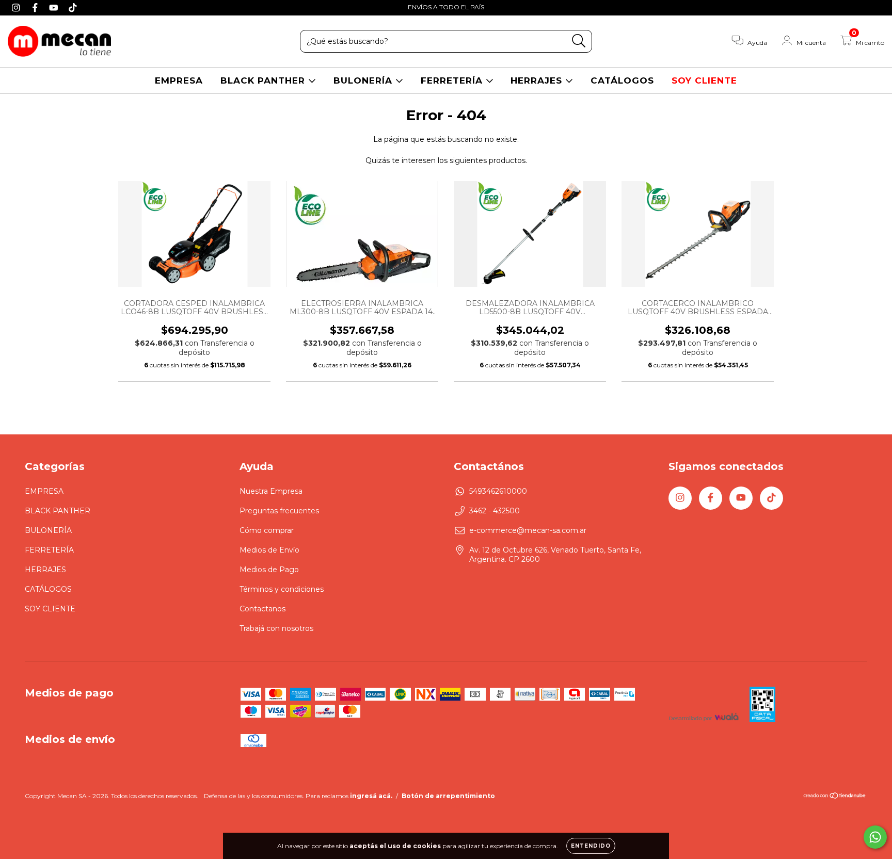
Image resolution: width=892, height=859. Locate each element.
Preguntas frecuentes (279, 510)
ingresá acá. (371, 796)
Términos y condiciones (282, 589)
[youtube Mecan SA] (55, 7)
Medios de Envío (269, 550)
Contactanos (262, 608)
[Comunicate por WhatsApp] (875, 837)
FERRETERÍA (453, 80)
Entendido (591, 845)
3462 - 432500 (494, 510)
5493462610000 (498, 491)
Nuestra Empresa (271, 491)
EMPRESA (179, 80)
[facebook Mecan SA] (36, 7)
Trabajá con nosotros (276, 628)
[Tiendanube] (835, 797)
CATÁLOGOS (622, 80)
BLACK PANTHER (264, 80)
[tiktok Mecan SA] (73, 7)
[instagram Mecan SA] (17, 7)
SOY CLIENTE (704, 80)
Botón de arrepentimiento (448, 796)
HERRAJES (538, 80)
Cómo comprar (267, 530)
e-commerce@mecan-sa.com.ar (527, 530)
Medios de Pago (269, 569)
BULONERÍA (364, 80)
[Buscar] (579, 41)
